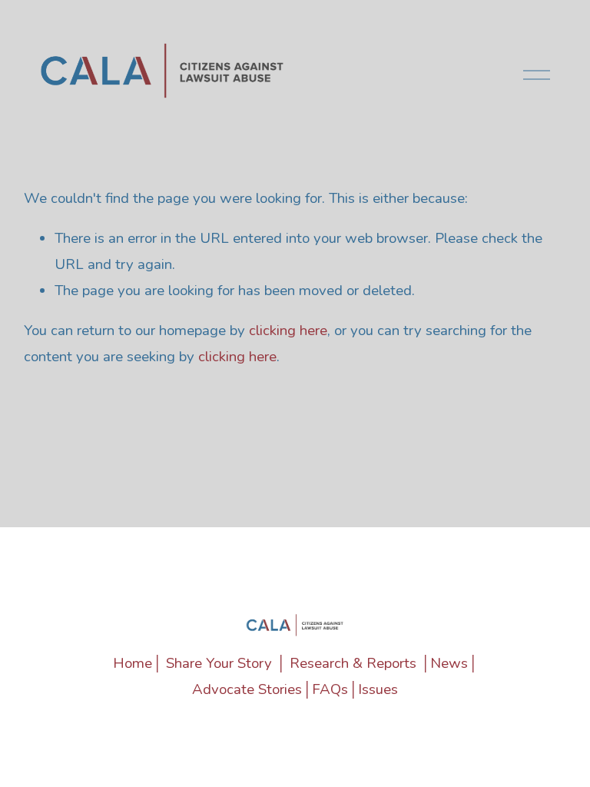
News (449, 663)
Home (132, 663)
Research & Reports (353, 663)
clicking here (288, 330)
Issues (378, 689)
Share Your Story (219, 663)
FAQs (330, 689)
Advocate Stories (247, 689)
